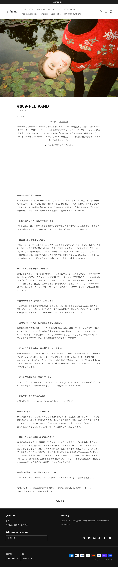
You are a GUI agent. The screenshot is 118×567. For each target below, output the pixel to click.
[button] (100, 11)
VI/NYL (100, 560)
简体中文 (26, 558)
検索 (7, 521)
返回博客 (60, 500)
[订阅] (44, 538)
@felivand (63, 121)
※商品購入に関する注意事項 (17, 525)
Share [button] (22, 117)
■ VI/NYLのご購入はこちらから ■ (59, 145)
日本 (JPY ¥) (12, 558)
